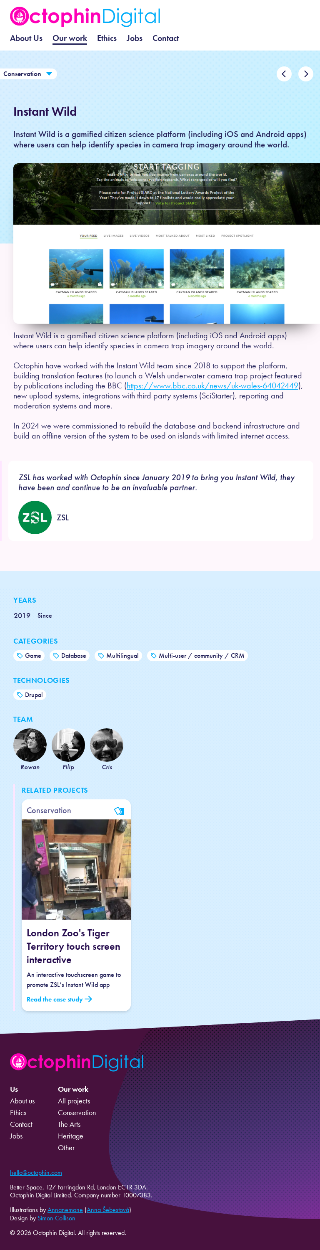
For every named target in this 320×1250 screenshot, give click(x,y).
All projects (74, 1101)
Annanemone (65, 1209)
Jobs (134, 38)
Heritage (70, 1136)
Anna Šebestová (108, 1209)
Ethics (107, 38)
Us (14, 1089)
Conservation (22, 73)
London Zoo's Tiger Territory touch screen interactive (73, 946)
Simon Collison (56, 1218)
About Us (26, 38)
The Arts (69, 1124)
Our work (69, 38)
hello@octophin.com (36, 1172)
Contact (165, 38)
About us (22, 1101)
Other (66, 1148)
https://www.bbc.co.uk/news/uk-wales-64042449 (212, 385)
